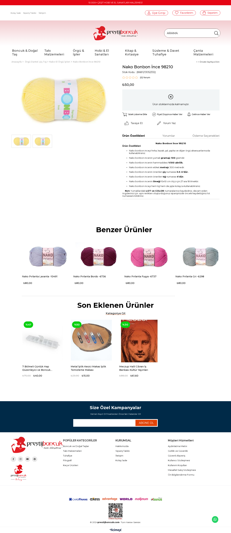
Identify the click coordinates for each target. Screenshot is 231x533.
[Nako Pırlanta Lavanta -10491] (47, 256)
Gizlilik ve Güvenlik (178, 451)
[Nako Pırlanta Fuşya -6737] (149, 256)
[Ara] (216, 33)
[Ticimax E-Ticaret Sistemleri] (116, 530)
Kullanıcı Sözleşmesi (179, 460)
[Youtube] (27, 459)
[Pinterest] (34, 459)
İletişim (42, 13)
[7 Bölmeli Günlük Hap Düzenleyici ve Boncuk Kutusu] (42, 340)
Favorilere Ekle (62, 367)
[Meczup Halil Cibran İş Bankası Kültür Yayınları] (139, 340)
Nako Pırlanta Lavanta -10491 (39, 276)
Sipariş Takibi (29, 13)
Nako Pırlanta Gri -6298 (189, 276)
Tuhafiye (67, 455)
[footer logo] (37, 445)
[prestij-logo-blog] (37, 472)
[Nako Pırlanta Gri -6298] (200, 256)
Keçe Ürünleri (70, 465)
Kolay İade (16, 13)
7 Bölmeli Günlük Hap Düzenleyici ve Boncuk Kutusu (36, 368)
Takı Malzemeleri (72, 451)
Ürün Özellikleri (133, 135)
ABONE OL (146, 423)
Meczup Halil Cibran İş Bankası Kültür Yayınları (133, 368)
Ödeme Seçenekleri (206, 135)
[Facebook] (13, 459)
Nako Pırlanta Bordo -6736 (89, 276)
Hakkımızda (122, 446)
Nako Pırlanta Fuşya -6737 (140, 276)
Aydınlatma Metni (177, 446)
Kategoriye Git (115, 313)
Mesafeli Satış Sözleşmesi (182, 470)
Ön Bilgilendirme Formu (181, 474)
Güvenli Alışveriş (176, 455)
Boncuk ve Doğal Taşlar (76, 446)
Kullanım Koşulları (177, 465)
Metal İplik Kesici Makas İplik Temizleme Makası (88, 368)
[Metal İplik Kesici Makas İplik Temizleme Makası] (91, 340)
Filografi (67, 460)
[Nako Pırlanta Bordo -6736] (98, 256)
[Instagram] (20, 459)
